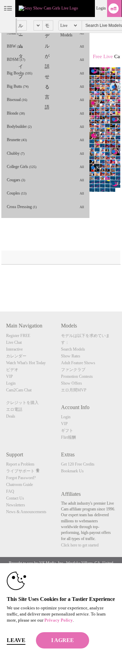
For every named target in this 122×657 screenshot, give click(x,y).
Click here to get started (80, 545)
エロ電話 (14, 409)
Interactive (14, 349)
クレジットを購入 (22, 402)
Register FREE (18, 335)
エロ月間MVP (73, 390)
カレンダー (16, 356)
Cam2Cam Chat (19, 390)
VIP (9, 376)
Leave (16, 640)
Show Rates (70, 356)
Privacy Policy (58, 620)
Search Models (73, 349)
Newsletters (15, 505)
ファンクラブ (73, 369)
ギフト (67, 430)
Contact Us (15, 498)
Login (101, 8)
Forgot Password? (21, 477)
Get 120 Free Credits (78, 464)
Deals (10, 416)
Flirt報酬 (68, 437)
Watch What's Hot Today (26, 362)
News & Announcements (26, 511)
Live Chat (14, 342)
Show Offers (71, 383)
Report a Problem (20, 464)
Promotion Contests (77, 376)
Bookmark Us (72, 471)
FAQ (10, 491)
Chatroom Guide (19, 484)
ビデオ (12, 369)
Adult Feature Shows (78, 362)
